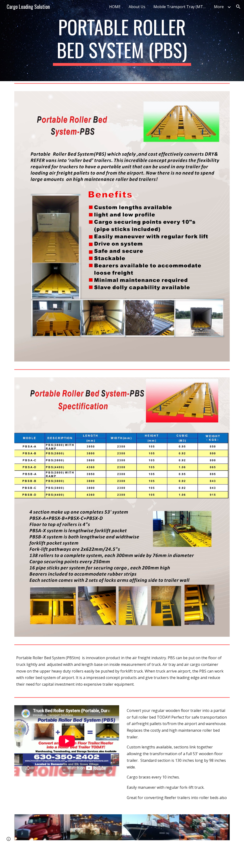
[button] (238, 6)
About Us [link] (137, 6)
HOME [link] (115, 6)
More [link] (219, 6)
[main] (122, 40)
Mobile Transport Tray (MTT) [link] (180, 6)
